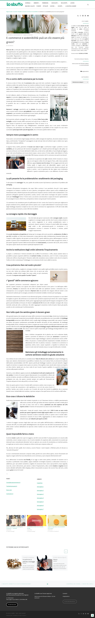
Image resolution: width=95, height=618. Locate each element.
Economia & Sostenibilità (32, 11)
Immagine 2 (40, 490)
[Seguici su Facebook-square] (82, 16)
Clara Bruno (10, 45)
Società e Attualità (17, 11)
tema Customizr (23, 615)
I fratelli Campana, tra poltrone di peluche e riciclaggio (29, 559)
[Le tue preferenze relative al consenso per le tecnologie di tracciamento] (92, 615)
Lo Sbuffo (12, 613)
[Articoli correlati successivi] (66, 551)
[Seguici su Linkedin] (85, 16)
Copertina (39, 483)
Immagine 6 (40, 505)
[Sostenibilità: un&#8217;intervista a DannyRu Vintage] (36, 520)
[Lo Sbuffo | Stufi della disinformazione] (14, 4)
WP (11, 615)
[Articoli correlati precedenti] (62, 551)
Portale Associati (12, 604)
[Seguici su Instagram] (80, 16)
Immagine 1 (40, 487)
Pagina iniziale (9, 11)
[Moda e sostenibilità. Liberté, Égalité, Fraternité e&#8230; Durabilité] (16, 520)
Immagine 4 (40, 498)
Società (24, 11)
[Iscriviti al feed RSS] (78, 16)
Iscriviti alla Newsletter (69, 601)
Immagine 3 (40, 494)
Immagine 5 (40, 502)
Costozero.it (9, 494)
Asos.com (9, 490)
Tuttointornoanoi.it (11, 486)
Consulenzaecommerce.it (13, 482)
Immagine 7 (40, 509)
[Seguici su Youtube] (88, 16)
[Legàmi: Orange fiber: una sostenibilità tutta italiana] (57, 520)
